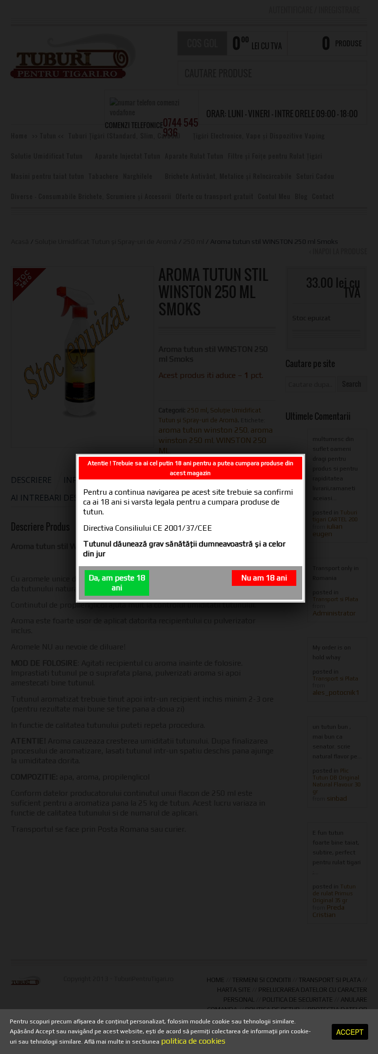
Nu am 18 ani (264, 577)
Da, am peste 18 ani (117, 582)
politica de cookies (193, 1041)
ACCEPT (350, 1032)
